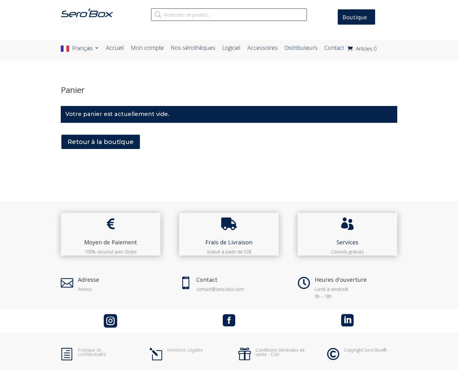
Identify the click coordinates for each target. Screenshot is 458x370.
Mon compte (147, 48)
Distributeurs (300, 48)
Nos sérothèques (193, 48)
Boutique (354, 17)
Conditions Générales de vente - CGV (280, 352)
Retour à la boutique (101, 142)
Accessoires (262, 48)
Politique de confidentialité (92, 352)
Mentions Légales (185, 350)
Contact (334, 48)
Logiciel (231, 48)
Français (82, 49)
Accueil (115, 48)
